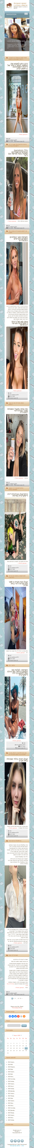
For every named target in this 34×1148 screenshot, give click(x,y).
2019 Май (10, 1074)
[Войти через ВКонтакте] (12, 1016)
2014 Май (10, 1064)
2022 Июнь (10, 1103)
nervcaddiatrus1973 (12, 140)
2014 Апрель (11, 1062)
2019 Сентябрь (11, 1079)
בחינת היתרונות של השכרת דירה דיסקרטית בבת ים (18, 145)
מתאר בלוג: (12, 665)
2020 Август (11, 1086)
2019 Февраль (11, 1067)
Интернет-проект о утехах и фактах (20, 4)
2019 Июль (10, 1076)
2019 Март (10, 1069)
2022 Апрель (11, 1100)
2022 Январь (11, 1096)
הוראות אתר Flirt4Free (15, 841)
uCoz (23, 1145)
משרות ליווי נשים (13, 955)
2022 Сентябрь (11, 1108)
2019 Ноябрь (11, 1081)
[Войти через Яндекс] (18, 1016)
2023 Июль (10, 1117)
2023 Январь (11, 1112)
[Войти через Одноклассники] (24, 1016)
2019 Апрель (11, 1071)
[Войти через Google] (21, 1016)
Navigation (11, 14)
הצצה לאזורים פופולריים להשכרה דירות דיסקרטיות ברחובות (18, 58)
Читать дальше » (23, 134)
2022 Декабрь (11, 1110)
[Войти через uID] (10, 1016)
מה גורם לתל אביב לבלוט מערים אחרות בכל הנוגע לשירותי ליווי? (17, 753)
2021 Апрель (11, 1093)
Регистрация (15, 1007)
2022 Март (10, 1098)
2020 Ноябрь (11, 1088)
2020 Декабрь (11, 1091)
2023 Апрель (11, 1115)
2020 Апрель (11, 1083)
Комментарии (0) (20, 141)
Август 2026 (17, 1035)
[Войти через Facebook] (15, 1016)
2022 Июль (10, 1105)
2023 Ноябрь (11, 1120)
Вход (20, 1007)
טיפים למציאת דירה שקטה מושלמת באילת (16, 488)
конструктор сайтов (15, 1145)
